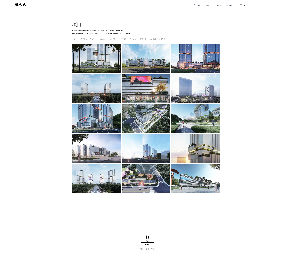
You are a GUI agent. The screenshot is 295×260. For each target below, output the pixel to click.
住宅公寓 (123, 39)
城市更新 (113, 39)
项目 (207, 5)
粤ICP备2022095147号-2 (147, 249)
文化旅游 (103, 39)
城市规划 (153, 39)
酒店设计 (143, 39)
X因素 (219, 5)
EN (245, 5)
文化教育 (162, 39)
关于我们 (196, 5)
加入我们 (230, 5)
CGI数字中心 (82, 39)
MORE (147, 245)
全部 (73, 39)
